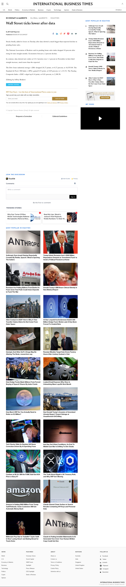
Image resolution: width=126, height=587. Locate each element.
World (10, 10)
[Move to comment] (76, 33)
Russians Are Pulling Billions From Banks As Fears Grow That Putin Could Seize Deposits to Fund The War (23, 290)
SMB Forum (29, 562)
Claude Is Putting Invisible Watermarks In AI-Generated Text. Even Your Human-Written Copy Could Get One (59, 539)
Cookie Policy (55, 568)
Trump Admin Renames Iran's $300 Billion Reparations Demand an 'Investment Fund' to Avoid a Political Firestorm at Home (60, 258)
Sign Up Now (105, 97)
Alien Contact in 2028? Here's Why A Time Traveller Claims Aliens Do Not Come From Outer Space (22, 322)
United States (79, 568)
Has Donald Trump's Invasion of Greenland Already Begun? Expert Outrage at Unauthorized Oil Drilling (59, 414)
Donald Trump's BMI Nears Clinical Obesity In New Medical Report (96, 68)
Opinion (66, 10)
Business (41, 10)
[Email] (72, 33)
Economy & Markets (28, 10)
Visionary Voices (31, 556)
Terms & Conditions (56, 562)
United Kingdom (79, 565)
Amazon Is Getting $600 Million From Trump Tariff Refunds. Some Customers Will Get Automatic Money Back (22, 507)
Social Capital (30, 559)
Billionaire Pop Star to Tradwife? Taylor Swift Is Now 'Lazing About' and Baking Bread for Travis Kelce (22, 539)
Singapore (78, 562)
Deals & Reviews (77, 10)
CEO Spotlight (30, 571)
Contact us (54, 559)
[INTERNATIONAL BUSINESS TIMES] (63, 4)
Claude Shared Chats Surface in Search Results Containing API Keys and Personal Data (59, 507)
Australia (77, 556)
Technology (57, 10)
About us (53, 556)
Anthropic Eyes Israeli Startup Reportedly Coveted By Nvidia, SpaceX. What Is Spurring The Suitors (23, 258)
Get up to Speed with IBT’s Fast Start (103, 93)
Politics (17, 10)
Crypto (48, 10)
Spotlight (28, 565)
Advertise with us (56, 571)
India (76, 559)
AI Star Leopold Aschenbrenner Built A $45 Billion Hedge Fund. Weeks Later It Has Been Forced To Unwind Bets (60, 322)
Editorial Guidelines (60, 116)
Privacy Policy (64, 102)
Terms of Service (52, 102)
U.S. (4, 10)
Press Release (30, 568)
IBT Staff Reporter (14, 32)
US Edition (119, 10)
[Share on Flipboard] (64, 33)
